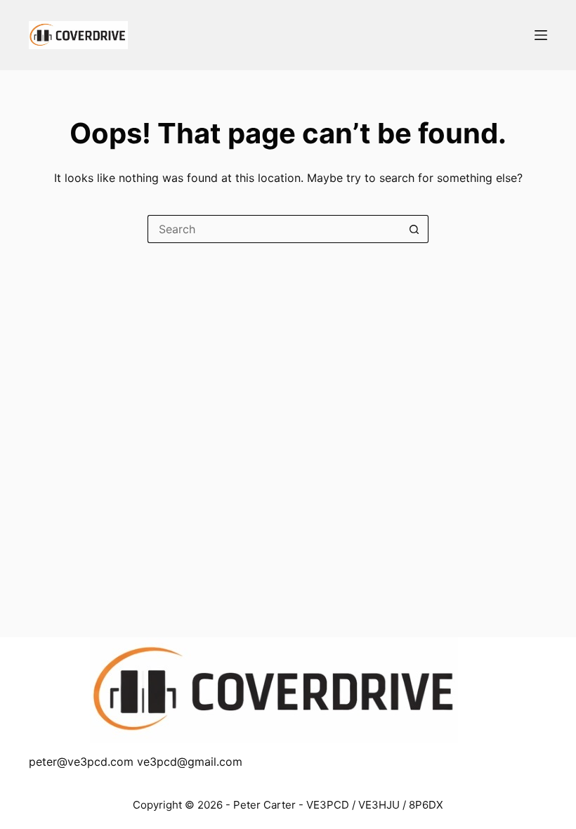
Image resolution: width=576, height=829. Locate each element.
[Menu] (541, 35)
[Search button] (414, 229)
